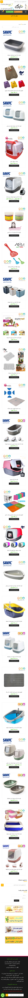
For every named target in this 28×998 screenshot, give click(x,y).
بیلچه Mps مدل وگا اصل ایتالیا (14, 267)
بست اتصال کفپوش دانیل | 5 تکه (14, 408)
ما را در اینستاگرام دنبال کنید (11, 967)
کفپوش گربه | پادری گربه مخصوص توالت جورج (14, 91)
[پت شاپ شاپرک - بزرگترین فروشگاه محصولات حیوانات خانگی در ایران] (14, 7)
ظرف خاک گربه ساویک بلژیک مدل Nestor (14, 869)
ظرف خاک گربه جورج (14, 479)
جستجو (16, 900)
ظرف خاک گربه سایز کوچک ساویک (14, 55)
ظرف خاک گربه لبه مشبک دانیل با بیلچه (14, 834)
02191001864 (10, 12)
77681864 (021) (8, 964)
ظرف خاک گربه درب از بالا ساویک (14, 302)
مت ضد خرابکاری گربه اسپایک (14, 373)
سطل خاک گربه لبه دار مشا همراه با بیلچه (14, 727)
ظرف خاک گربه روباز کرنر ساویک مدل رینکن (14, 586)
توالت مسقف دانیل (14, 161)
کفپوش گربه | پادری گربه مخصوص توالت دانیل (14, 515)
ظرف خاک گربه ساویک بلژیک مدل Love (14, 197)
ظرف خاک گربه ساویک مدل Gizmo (14, 798)
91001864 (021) (16, 964)
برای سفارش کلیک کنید (14, 59)
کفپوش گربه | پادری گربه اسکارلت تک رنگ (14, 692)
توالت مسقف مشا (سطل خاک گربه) (14, 550)
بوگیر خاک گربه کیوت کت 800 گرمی (14, 232)
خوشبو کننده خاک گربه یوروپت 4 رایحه (14, 338)
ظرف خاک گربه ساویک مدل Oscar (14, 657)
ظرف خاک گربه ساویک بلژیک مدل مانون (14, 763)
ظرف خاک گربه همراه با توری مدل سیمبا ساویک (14, 444)
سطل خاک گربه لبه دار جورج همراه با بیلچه (14, 621)
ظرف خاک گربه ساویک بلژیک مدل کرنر (14, 126)
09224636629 (19, 12)
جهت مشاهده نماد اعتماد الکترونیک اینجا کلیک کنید (12, 991)
